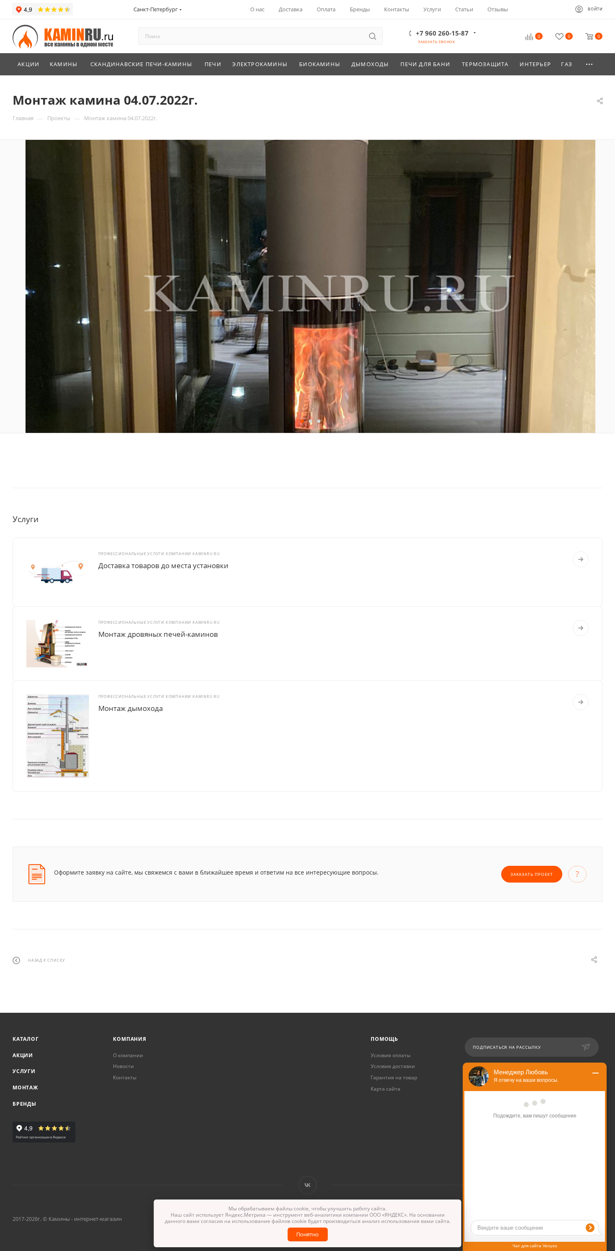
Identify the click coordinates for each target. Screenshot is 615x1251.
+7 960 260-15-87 (442, 33)
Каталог (26, 1038)
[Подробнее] (581, 559)
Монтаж (25, 1087)
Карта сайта (385, 1088)
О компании (128, 1055)
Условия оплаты (390, 1055)
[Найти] (372, 36)
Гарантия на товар (394, 1077)
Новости (123, 1066)
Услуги (24, 1071)
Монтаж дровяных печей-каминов (158, 634)
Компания (129, 1038)
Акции (23, 1055)
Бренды (24, 1103)
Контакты (124, 1077)
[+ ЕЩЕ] (589, 64)
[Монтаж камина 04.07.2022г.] (310, 330)
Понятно (307, 1234)
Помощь (384, 1038)
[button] (302, 421)
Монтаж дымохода (130, 708)
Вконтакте (308, 1185)
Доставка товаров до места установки (163, 565)
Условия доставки (393, 1066)
